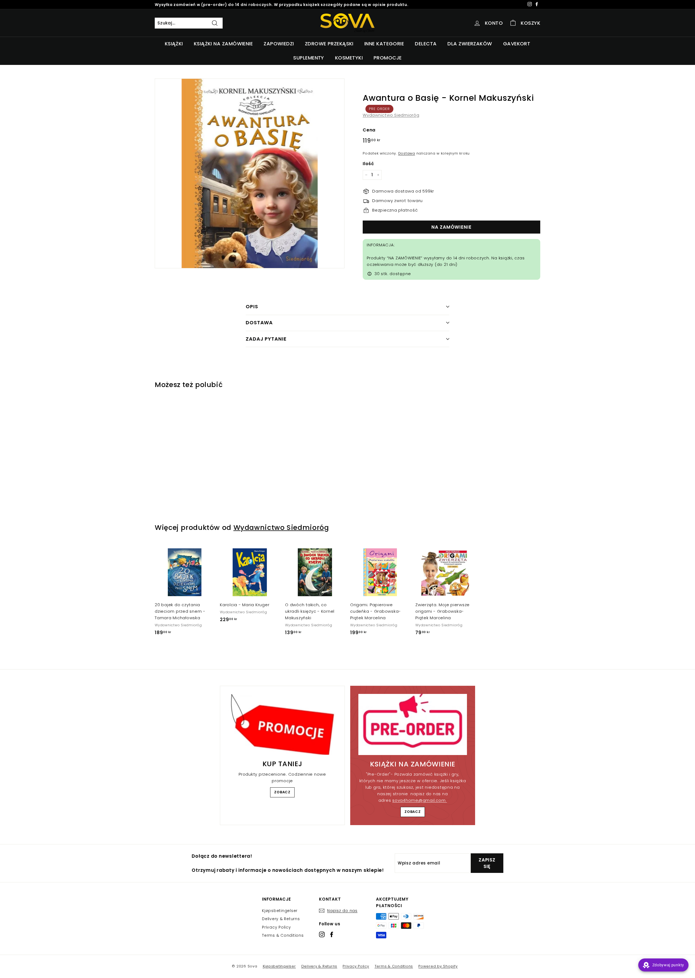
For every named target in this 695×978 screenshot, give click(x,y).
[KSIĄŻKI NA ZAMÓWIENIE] (412, 724)
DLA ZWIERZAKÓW (469, 43)
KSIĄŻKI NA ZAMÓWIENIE (223, 43)
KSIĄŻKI (174, 43)
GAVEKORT (516, 43)
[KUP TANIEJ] (282, 724)
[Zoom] (249, 173)
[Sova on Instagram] (322, 934)
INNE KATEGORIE (384, 43)
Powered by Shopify (438, 966)
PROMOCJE (388, 57)
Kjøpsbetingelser (280, 910)
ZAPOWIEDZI (279, 43)
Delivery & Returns (281, 919)
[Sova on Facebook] (331, 934)
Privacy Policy (276, 927)
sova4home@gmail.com (419, 800)
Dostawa (406, 153)
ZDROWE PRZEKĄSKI (329, 43)
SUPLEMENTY (308, 57)
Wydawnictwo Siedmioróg (391, 115)
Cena (369, 130)
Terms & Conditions (283, 935)
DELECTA (426, 43)
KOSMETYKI (349, 57)
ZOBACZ (282, 792)
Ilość (368, 164)
